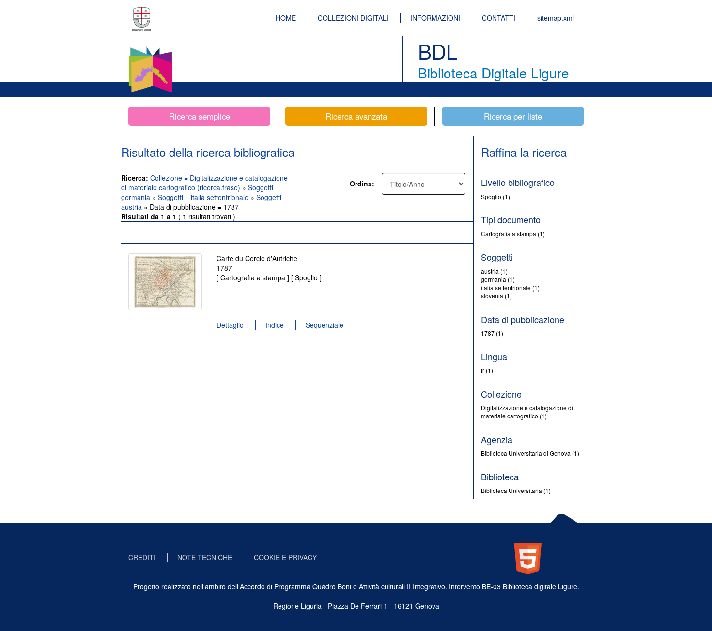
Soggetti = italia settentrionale (204, 197)
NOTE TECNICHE (204, 557)
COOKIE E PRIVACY (285, 557)
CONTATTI (498, 18)
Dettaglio (230, 325)
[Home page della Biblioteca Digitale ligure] (150, 48)
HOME (286, 18)
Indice (274, 325)
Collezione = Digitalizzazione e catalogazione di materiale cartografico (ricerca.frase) (204, 182)
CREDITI (141, 557)
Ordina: (362, 183)
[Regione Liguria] (142, 12)
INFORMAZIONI (435, 18)
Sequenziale (324, 325)
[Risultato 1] (165, 282)
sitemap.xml (555, 18)
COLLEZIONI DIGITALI (353, 18)
